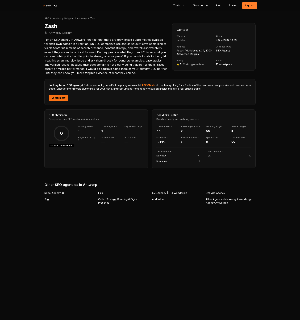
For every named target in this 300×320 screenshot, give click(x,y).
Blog (218, 5)
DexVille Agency (215, 192)
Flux (100, 192)
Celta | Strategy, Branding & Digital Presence (118, 201)
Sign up (249, 5)
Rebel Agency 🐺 (54, 192)
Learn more (59, 97)
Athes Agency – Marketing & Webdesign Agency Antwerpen (229, 201)
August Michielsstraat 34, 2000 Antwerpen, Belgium (194, 52)
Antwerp (82, 18)
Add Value (158, 199)
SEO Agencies (52, 18)
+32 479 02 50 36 (226, 40)
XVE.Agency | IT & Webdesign (169, 192)
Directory (198, 5)
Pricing (233, 5)
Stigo (47, 199)
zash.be (181, 40)
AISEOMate (148, 85)
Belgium (68, 18)
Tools (176, 5)
